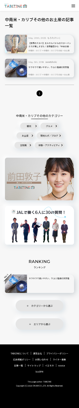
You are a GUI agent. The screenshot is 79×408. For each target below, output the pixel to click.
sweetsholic (51, 61)
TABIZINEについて (20, 353)
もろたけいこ (54, 37)
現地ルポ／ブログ (49, 135)
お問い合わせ (41, 359)
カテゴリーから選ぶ (42, 305)
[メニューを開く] (73, 5)
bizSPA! (39, 371)
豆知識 (23, 145)
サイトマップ (34, 365)
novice (61, 365)
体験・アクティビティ (49, 145)
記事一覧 (18, 365)
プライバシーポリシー (57, 353)
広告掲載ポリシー (22, 359)
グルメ (49, 126)
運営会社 (37, 353)
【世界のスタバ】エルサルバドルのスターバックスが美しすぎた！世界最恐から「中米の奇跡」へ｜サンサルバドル (50, 45)
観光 (29, 126)
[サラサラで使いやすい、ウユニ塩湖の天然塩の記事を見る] (16, 68)
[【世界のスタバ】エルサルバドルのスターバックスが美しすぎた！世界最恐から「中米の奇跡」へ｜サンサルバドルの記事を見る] (16, 44)
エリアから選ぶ (42, 324)
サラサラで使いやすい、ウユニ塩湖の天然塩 (48, 67)
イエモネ (49, 365)
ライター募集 (59, 359)
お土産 (25, 135)
